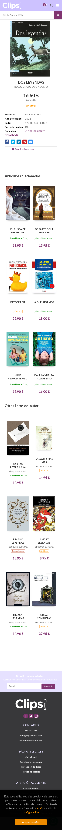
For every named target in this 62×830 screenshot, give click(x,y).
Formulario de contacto (31, 740)
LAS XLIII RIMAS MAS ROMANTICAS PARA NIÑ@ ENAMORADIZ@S (44, 460)
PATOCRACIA (17, 302)
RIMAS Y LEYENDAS (18, 541)
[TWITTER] (31, 716)
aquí (38, 808)
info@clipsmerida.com (31, 735)
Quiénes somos (31, 788)
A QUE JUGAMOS (44, 302)
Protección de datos (31, 766)
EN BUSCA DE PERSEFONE (18, 231)
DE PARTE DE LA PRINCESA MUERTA (44, 231)
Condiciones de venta (31, 761)
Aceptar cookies (30, 822)
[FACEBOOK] (25, 716)
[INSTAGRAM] (36, 716)
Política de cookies (31, 771)
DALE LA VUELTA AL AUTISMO (44, 377)
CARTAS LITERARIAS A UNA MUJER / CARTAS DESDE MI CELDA (18, 465)
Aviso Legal (31, 757)
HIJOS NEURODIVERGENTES (18, 377)
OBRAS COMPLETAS (44, 616)
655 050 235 (31, 730)
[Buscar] (58, 15)
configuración (31, 812)
